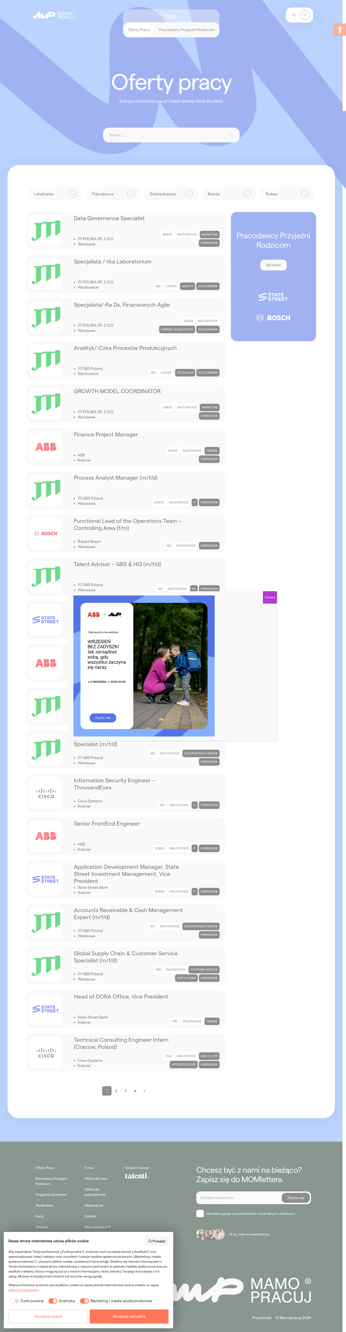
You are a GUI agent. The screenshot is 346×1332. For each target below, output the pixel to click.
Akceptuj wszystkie (129, 1316)
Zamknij (270, 597)
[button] (340, 30)
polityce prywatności (23, 1290)
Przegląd (159, 1241)
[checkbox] (26, 1301)
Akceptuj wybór (48, 1316)
